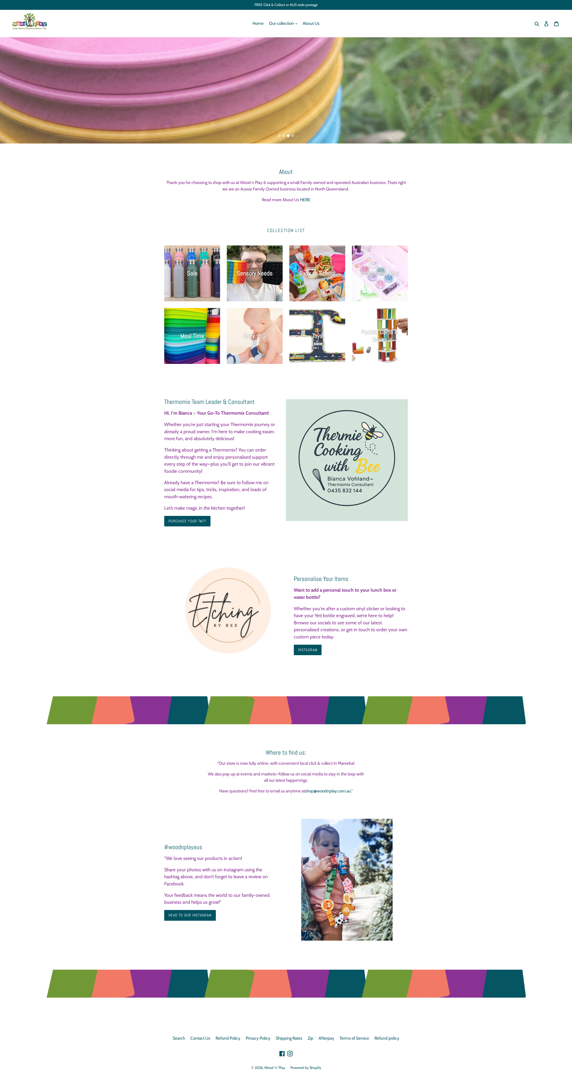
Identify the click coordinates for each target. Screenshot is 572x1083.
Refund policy (386, 1038)
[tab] (279, 135)
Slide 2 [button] (283, 135)
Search (179, 1038)
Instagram (307, 649)
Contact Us (200, 1038)
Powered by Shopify (305, 1068)
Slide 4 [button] (292, 135)
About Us (311, 23)
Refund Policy (228, 1038)
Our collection (282, 23)
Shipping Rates (289, 1038)
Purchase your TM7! (187, 521)
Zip (310, 1038)
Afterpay (326, 1038)
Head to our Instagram (190, 915)
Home (258, 23)
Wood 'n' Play (274, 1068)
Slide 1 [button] (279, 135)
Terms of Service (354, 1038)
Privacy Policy (258, 1038)
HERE (305, 199)
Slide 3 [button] (288, 135)
